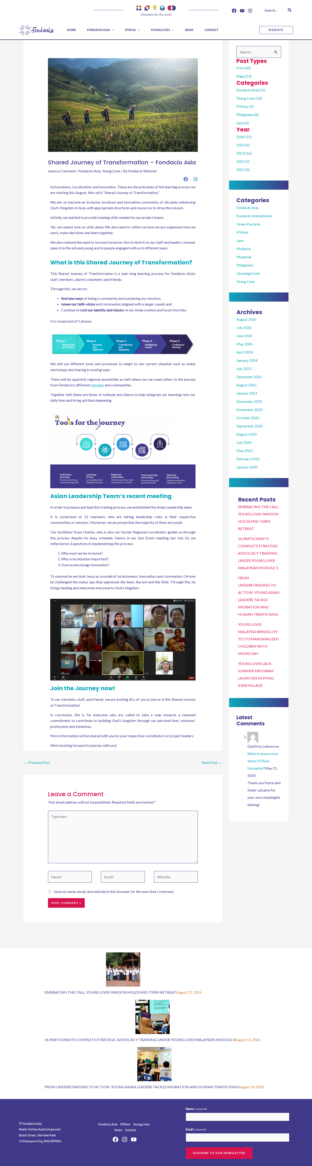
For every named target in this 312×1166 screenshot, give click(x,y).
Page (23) (243, 76)
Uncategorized (248, 273)
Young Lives (111, 171)
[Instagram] (250, 10)
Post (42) (243, 68)
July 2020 (243, 442)
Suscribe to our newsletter (219, 1153)
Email (196, 1129)
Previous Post (37, 762)
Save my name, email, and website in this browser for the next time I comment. (114, 891)
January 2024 (246, 360)
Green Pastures (248, 224)
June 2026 (244, 336)
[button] (112, 30)
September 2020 (249, 426)
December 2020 (249, 401)
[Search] (290, 10)
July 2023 (243, 368)
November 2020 (249, 409)
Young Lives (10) (249, 98)
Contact (130, 1130)
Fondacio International (254, 216)
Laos (240, 240)
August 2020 (246, 434)
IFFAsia (242, 232)
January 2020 (246, 467)
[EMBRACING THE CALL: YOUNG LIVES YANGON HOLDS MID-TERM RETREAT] (123, 969)
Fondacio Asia (89, 171)
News (118, 1130)
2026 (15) (244, 136)
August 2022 (246, 385)
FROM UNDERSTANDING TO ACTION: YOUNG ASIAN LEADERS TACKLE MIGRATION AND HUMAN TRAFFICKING (141, 1087)
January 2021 (246, 393)
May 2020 (244, 450)
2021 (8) (243, 169)
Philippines (245, 265)
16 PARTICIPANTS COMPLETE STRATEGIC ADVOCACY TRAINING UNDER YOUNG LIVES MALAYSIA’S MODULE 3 (258, 553)
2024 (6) (243, 145)
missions (97, 385)
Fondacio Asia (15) (250, 90)
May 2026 (244, 344)
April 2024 (244, 352)
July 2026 (243, 327)
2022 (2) (243, 161)
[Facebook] (234, 10)
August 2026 (246, 319)
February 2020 (247, 459)
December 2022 (249, 377)
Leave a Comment (62, 171)
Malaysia (243, 248)
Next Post (211, 762)
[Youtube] (242, 10)
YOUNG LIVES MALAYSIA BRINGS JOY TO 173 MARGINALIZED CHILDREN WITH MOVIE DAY (258, 639)
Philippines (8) (247, 114)
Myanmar (244, 257)
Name (196, 1109)
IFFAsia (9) (244, 106)
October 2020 (247, 418)
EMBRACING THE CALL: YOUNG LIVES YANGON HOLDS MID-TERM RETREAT (110, 992)
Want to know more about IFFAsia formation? (262, 760)
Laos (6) (242, 123)
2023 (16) (244, 153)
